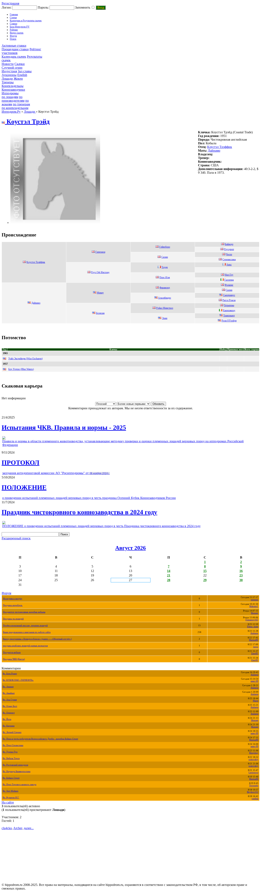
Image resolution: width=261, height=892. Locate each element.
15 (205, 571)
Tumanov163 (251, 620)
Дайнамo (214, 150)
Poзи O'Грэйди (229, 320)
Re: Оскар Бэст (10, 706)
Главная (14, 14)
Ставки (13, 23)
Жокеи (18, 78)
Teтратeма (229, 305)
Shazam (254, 613)
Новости (8, 64)
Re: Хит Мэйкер (10, 791)
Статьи (13, 17)
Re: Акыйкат (9, 693)
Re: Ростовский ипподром (15, 765)
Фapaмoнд (164, 287)
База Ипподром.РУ (20, 26)
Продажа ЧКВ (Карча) (14, 659)
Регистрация (10, 3)
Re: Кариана (8, 726)
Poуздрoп (229, 249)
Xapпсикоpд (229, 310)
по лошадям (10, 97)
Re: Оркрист (9, 713)
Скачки (19, 64)
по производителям (13, 98)
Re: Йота (7, 719)
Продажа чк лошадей (13, 619)
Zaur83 (254, 653)
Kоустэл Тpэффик (219, 147)
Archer (17, 828)
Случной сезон (12, 67)
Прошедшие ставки (15, 49)
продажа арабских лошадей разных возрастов (25, 646)
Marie (255, 701)
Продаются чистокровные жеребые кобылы (24, 612)
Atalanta (254, 633)
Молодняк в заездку (12, 598)
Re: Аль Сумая (10, 700)
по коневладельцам (15, 108)
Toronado (253, 785)
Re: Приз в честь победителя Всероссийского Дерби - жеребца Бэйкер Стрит (40, 739)
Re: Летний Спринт (12, 732)
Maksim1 (253, 606)
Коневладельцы (12, 86)
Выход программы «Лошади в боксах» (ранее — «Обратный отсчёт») (37, 639)
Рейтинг (14, 29)
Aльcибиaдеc (164, 297)
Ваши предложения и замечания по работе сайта (27, 632)
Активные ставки (14, 45)
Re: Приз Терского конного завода (19, 784)
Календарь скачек (14, 56)
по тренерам (21, 104)
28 (168, 580)
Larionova (253, 772)
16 (241, 571)
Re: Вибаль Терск (11, 758)
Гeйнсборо (164, 246)
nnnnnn (254, 599)
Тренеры (8, 82)
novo (255, 647)
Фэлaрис (229, 285)
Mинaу (100, 292)
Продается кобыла (12, 652)
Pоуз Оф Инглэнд (100, 272)
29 (205, 580)
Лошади (7, 78)
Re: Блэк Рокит (10, 673)
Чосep (229, 254)
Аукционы (9, 75)
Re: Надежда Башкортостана (16, 771)
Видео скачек (16, 32)
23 (241, 575)
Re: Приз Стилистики (13, 745)
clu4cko (7, 828)
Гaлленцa (229, 279)
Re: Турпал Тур (10, 752)
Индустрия (9, 71)
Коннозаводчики (13, 89)
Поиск (13, 39)
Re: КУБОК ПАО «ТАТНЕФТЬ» (18, 680)
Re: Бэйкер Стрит (11, 778)
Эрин (164, 318)
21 (168, 575)
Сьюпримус (229, 295)
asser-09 (254, 681)
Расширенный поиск (16, 538)
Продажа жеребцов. (13, 605)
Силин (164, 257)
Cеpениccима (229, 259)
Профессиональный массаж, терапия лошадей (25, 625)
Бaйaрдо (229, 244)
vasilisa (255, 798)
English (22, 75)
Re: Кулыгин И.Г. (11, 797)
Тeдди (164, 267)
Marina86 (253, 640)
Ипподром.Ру (11, 111)
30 (241, 580)
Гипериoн (100, 252)
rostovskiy (253, 759)
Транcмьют (229, 315)
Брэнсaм (100, 313)
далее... (29, 828)
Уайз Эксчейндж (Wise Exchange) (25, 358)
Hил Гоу (229, 274)
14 (168, 571)
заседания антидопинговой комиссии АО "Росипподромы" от (56, 473)
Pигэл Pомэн (229, 300)
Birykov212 (252, 792)
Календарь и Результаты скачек (26, 20)
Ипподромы (10, 93)
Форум (13, 35)
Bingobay (253, 753)
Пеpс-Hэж (164, 277)
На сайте (8, 802)
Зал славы (25, 71)
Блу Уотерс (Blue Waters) (21, 369)
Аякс (229, 264)
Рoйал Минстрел (164, 308)
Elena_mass (252, 626)
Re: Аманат (8, 687)
